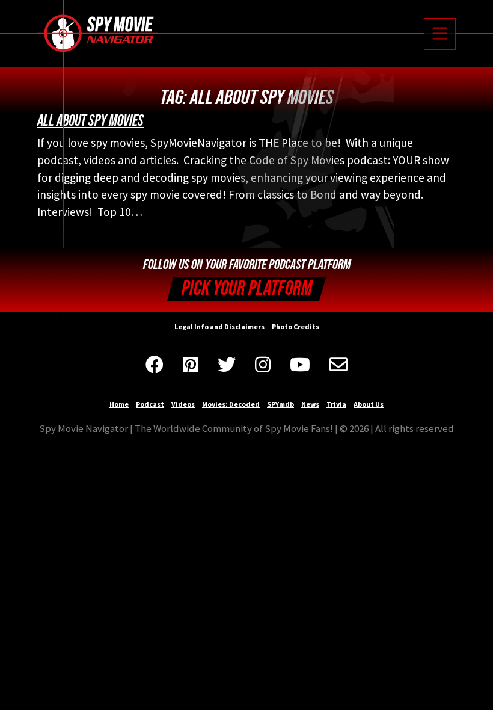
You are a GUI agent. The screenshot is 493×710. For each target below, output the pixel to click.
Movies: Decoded (231, 404)
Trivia (336, 404)
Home (119, 404)
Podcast (150, 404)
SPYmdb (280, 404)
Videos (183, 404)
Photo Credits (295, 326)
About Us (369, 404)
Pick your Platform (247, 288)
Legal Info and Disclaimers (219, 326)
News (310, 404)
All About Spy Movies (90, 121)
